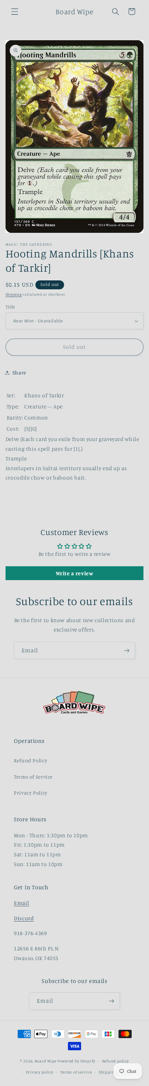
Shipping (14, 294)
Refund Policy (30, 760)
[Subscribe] (127, 650)
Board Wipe (45, 1061)
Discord (24, 918)
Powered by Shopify (76, 1061)
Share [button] (19, 372)
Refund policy (115, 1061)
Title (10, 306)
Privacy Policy (30, 793)
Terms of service (76, 1072)
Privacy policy (39, 1072)
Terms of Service (33, 777)
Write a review (75, 573)
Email (21, 903)
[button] (15, 11)
